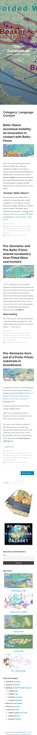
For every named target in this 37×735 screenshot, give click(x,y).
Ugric (18, 716)
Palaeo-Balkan (18, 703)
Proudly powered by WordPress (15, 732)
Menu (19, 60)
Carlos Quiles (9, 223)
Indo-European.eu (18, 48)
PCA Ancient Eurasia (18, 671)
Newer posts (26, 473)
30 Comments (9, 342)
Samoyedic (17, 719)
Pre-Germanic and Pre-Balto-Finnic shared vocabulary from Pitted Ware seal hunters (17, 253)
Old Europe (16, 387)
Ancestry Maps (18, 651)
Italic (16, 691)
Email (4, 555)
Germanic (15, 335)
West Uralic (23, 713)
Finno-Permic (7, 335)
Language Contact (9, 228)
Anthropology (9, 333)
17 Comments (9, 462)
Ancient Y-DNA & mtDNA (18, 612)
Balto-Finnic (26, 333)
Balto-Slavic (8, 226)
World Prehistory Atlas (18, 591)
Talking (6, 327)
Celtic (16, 694)
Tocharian (16, 685)
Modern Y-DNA (18, 631)
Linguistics (18, 228)
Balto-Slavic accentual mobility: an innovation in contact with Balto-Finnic (17, 132)
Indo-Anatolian (17, 226)
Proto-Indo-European (19, 230)
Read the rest (16, 327)
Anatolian (17, 681)
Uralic (15, 340)
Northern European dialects (17, 214)
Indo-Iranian (26, 226)
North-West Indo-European (18, 338)
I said (5, 284)
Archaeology (18, 333)
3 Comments (9, 235)
